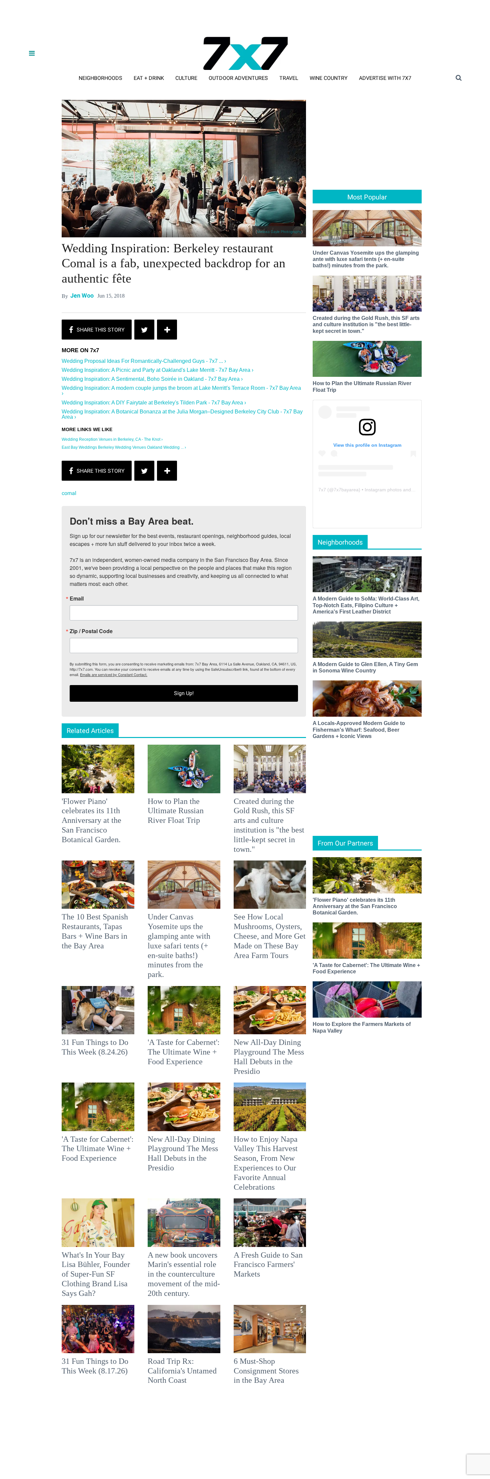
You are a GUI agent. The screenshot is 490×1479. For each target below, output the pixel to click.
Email (157, 710)
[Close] (342, 656)
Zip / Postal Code (171, 743)
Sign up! (245, 805)
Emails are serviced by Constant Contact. (279, 786)
